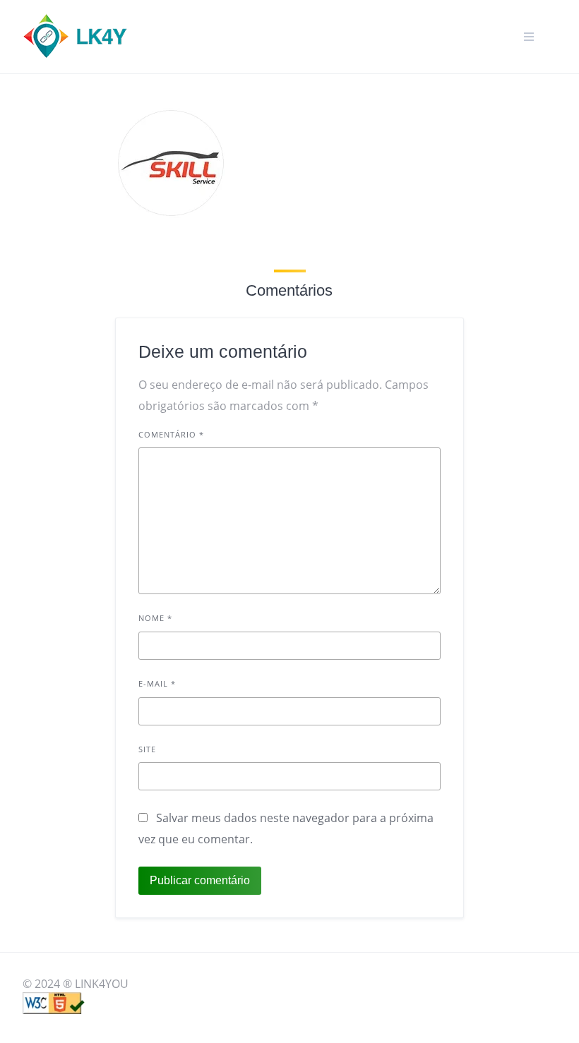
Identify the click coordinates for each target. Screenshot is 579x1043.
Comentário (171, 434)
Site (147, 749)
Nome (155, 618)
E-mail (157, 683)
